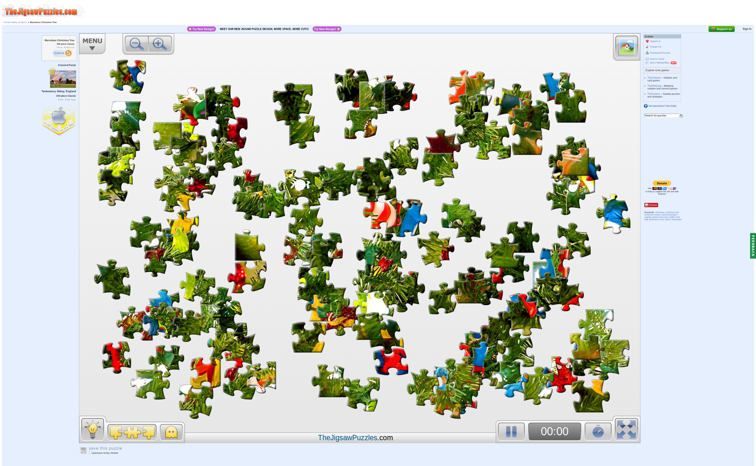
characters (676, 219)
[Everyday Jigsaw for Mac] (59, 120)
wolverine (653, 219)
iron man (664, 217)
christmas (660, 212)
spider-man (674, 217)
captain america (652, 217)
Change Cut (655, 46)
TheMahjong (654, 85)
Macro (24, 22)
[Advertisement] (420, 11)
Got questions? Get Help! (662, 106)
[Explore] (62, 53)
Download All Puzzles (660, 53)
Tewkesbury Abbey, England (59, 91)
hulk (646, 219)
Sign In (747, 28)
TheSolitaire (654, 77)
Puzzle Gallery (11, 22)
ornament (648, 215)
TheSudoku (653, 93)
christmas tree (672, 212)
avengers (673, 215)
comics (657, 215)
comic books (665, 219)
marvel (665, 215)
